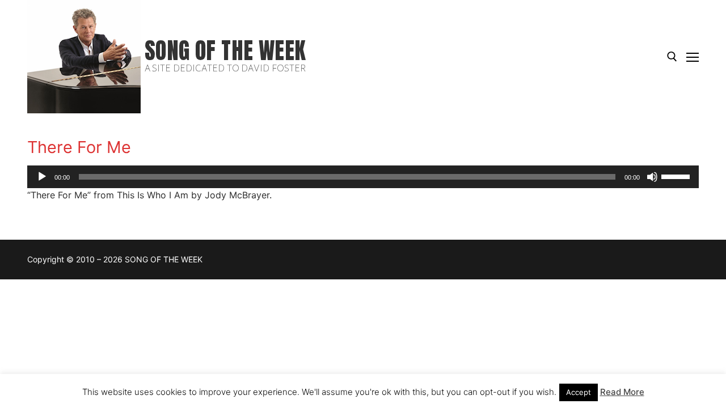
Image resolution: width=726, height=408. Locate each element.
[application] (363, 176)
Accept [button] (578, 392)
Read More (622, 391)
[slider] (677, 175)
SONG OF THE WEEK (225, 51)
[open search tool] (672, 57)
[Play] (42, 176)
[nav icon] (692, 57)
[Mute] (652, 176)
